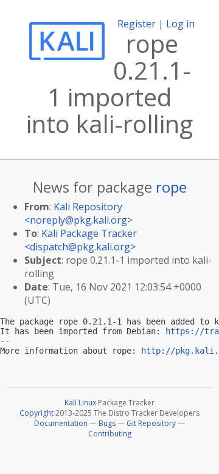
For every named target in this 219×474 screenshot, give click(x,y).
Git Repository (151, 423)
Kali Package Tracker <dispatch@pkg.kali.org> (80, 240)
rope (171, 187)
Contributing (109, 433)
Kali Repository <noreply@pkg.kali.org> (78, 213)
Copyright (36, 413)
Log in (180, 23)
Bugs (107, 423)
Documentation (61, 423)
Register (136, 23)
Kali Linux (80, 402)
